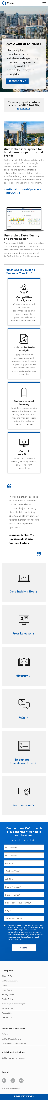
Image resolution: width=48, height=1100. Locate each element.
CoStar (5, 1034)
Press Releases (22, 633)
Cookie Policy (7, 999)
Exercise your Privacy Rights (13, 1004)
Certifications (22, 805)
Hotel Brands (11, 189)
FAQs (22, 717)
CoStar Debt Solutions (11, 1039)
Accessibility (7, 1013)
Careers (5, 985)
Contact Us (7, 1017)
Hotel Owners (11, 193)
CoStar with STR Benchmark (14, 1043)
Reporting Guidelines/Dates (21, 761)
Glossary (22, 675)
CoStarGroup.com (10, 981)
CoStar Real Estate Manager (13, 1058)
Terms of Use (7, 1008)
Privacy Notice (14, 939)
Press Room (7, 990)
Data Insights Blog (21, 591)
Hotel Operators (30, 189)
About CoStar (8, 976)
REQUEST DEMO (17, 81)
